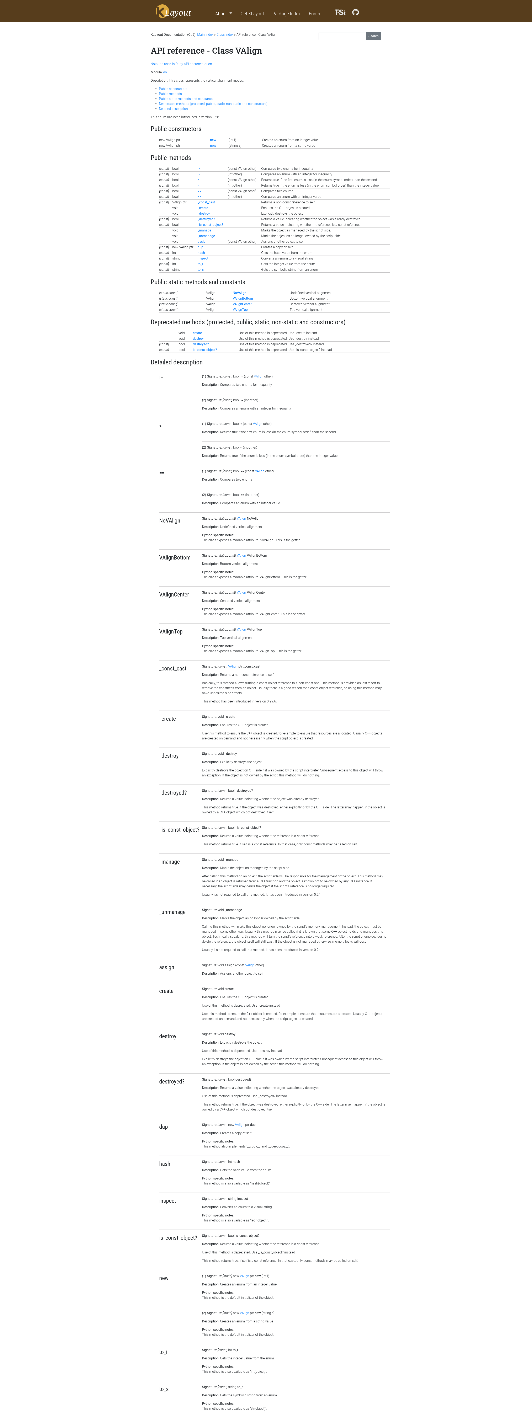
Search (373, 36)
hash (201, 253)
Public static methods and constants (186, 99)
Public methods (170, 94)
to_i (200, 264)
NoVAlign (239, 293)
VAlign (258, 376)
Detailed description (173, 109)
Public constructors (173, 89)
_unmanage (206, 236)
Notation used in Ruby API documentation (181, 64)
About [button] (221, 14)
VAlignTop (240, 310)
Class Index (225, 35)
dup (200, 247)
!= (199, 169)
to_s (201, 270)
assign (202, 242)
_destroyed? (206, 219)
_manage (204, 230)
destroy (198, 339)
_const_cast (206, 202)
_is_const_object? (210, 225)
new (213, 140)
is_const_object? (205, 350)
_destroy (204, 213)
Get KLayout (252, 14)
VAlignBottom (243, 298)
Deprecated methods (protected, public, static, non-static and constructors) (213, 104)
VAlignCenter (242, 304)
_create (203, 208)
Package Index (286, 14)
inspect (203, 258)
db (165, 72)
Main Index (205, 35)
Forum (315, 14)
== (199, 191)
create (197, 333)
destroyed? (201, 344)
